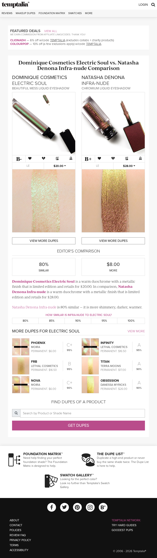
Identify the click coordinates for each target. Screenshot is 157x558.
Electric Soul (92, 62)
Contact (16, 525)
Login (143, 5)
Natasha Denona (25, 307)
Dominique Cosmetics (46, 62)
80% (25, 320)
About (14, 520)
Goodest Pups (122, 530)
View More (136, 331)
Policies (15, 530)
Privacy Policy (20, 540)
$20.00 (59, 166)
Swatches (75, 13)
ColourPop (19, 44)
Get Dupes (78, 425)
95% (104, 320)
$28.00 (128, 166)
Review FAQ (18, 535)
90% (78, 320)
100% (131, 320)
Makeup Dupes (25, 13)
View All (50, 31)
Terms (14, 545)
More (88, 13)
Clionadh (18, 40)
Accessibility (19, 550)
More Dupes (44, 241)
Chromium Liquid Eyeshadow (106, 88)
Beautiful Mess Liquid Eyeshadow (40, 88)
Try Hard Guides (124, 525)
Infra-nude (73, 67)
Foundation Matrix (52, 13)
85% (51, 320)
